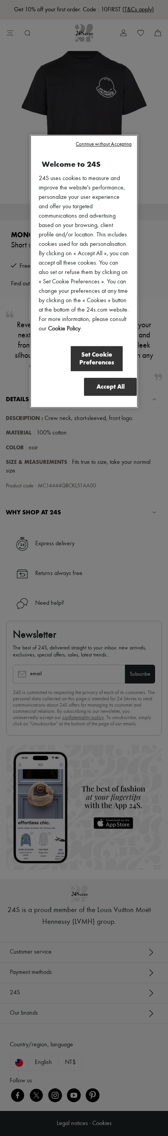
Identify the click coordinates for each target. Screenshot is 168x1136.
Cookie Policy (64, 329)
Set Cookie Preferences (96, 358)
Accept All (111, 387)
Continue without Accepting (104, 144)
